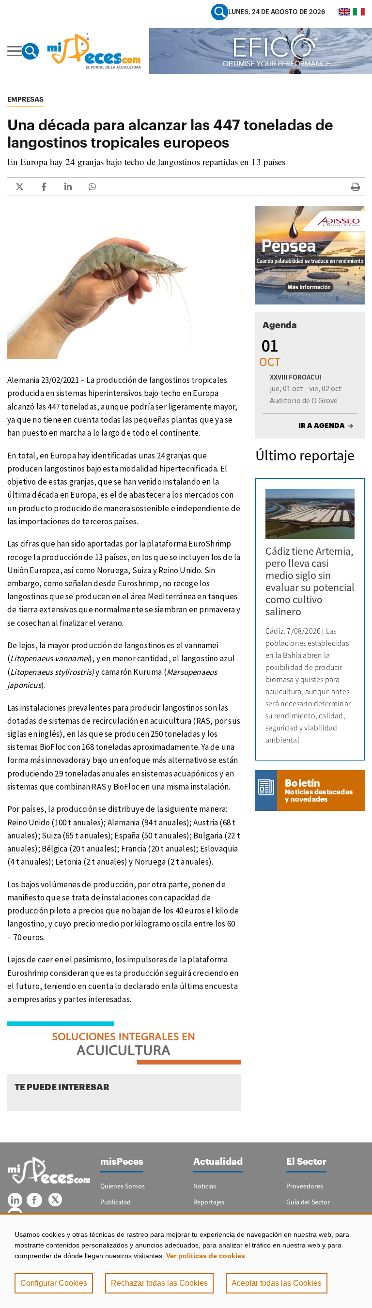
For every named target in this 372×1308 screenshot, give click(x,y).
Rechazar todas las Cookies (159, 1283)
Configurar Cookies (53, 1283)
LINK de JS (19, 186)
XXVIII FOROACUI (296, 376)
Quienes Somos (122, 1186)
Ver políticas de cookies (205, 1256)
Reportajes (208, 1202)
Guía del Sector (308, 1202)
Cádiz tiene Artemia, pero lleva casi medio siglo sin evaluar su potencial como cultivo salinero (310, 581)
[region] (186, 1260)
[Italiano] (359, 11)
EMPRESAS (25, 99)
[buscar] (219, 11)
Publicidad (115, 1202)
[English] (344, 11)
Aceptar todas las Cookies (277, 1283)
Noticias (204, 1186)
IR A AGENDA (321, 425)
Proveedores (304, 1186)
